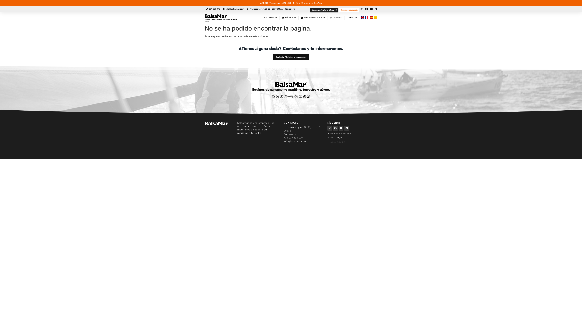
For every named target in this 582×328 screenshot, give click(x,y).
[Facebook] (335, 128)
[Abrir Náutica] (295, 17)
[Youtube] (341, 128)
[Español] (371, 17)
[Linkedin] (346, 128)
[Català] (375, 17)
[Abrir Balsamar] (276, 17)
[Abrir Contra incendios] (324, 17)
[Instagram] (329, 128)
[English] (362, 17)
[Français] (366, 17)
